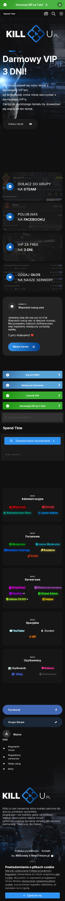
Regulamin (10, 874)
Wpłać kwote (24, 347)
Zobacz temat (20, 124)
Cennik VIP (32, 395)
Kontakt (46, 850)
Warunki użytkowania (16, 870)
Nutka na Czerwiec (33, 385)
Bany (11, 768)
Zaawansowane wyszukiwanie (33, 440)
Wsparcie (22, 304)
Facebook (14, 709)
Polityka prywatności (26, 850)
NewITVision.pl (40, 855)
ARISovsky (22, 855)
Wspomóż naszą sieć (31, 307)
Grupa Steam (16, 722)
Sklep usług (14, 763)
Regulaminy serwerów (14, 757)
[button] (5, 51)
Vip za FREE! (32, 374)
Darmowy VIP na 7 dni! (29, 4)
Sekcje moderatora (18, 417)
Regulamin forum (13, 748)
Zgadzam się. (33, 895)
